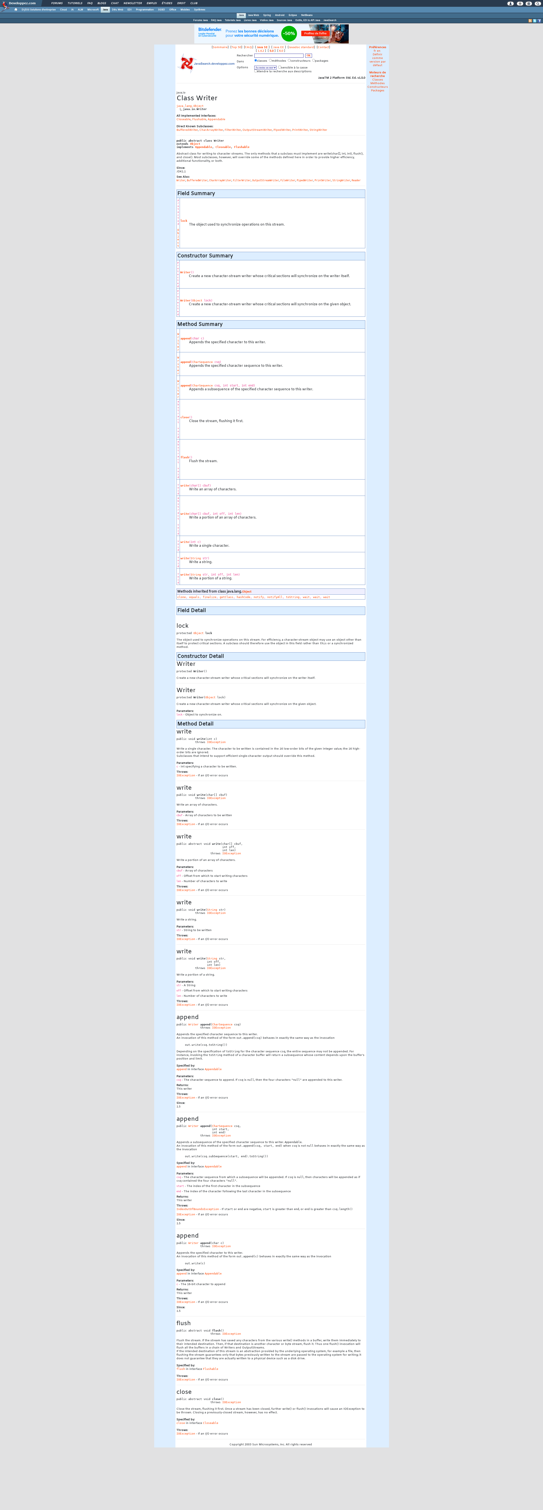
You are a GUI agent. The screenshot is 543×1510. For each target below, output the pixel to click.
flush (185, 457)
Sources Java (284, 20)
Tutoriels (75, 3)
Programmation (145, 9)
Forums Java (200, 20)
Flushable (199, 119)
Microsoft (93, 9)
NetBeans (307, 15)
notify (259, 597)
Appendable (216, 119)
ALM (80, 9)
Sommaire (220, 47)
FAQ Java (216, 20)
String (196, 558)
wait (306, 597)
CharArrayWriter (211, 130)
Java (105, 9)
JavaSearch (329, 20)
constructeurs (301, 61)
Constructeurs (377, 87)
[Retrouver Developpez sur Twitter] (534, 20)
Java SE (262, 47)
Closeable (183, 119)
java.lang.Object (190, 105)
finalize (209, 597)
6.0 (281, 51)
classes (262, 61)
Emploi (151, 3)
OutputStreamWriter (257, 130)
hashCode (243, 597)
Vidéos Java (266, 20)
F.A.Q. (248, 47)
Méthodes (377, 83)
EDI (129, 9)
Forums (57, 3)
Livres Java (250, 20)
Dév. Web (117, 9)
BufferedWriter (187, 130)
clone (181, 597)
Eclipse (293, 15)
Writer (185, 272)
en (379, 51)
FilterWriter (233, 130)
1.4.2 (261, 51)
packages (322, 61)
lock (184, 220)
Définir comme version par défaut (377, 60)
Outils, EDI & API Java (307, 20)
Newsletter (132, 3)
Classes (377, 80)
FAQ (90, 3)
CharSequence (202, 362)
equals (194, 597)
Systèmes (199, 9)
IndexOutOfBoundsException (197, 1209)
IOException (216, 742)
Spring (267, 15)
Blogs (101, 3)
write (185, 485)
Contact (323, 47)
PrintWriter (300, 130)
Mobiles (185, 9)
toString (292, 597)
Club (193, 3)
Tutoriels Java (233, 20)
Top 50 (236, 47)
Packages (377, 90)
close (185, 417)
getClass (226, 597)
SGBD (161, 9)
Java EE (278, 47)
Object (195, 143)
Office (172, 9)
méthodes (279, 61)
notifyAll (275, 597)
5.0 (271, 51)
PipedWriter (282, 130)
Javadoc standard (301, 47)
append (186, 338)
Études (166, 3)
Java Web (253, 15)
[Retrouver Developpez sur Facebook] (539, 20)
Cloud (63, 9)
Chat (115, 3)
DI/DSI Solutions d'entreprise (39, 9)
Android (279, 15)
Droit (181, 3)
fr (375, 51)
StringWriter (318, 130)
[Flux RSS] (530, 20)
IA (72, 9)
